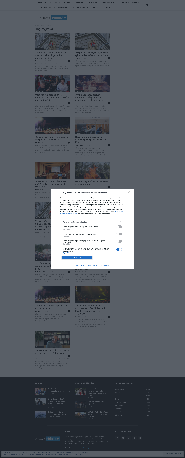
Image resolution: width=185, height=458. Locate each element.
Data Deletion (80, 265)
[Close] (130, 193)
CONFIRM (77, 257)
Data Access (92, 265)
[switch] (119, 226)
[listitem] (92, 222)
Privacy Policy (104, 265)
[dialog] (92, 229)
